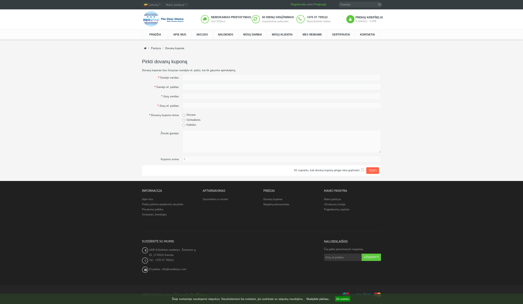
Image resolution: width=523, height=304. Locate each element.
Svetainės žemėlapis (154, 214)
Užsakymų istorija (334, 204)
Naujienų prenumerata (276, 204)
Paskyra (156, 48)
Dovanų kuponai (174, 48)
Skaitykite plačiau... (318, 299)
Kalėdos (191, 124)
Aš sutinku (342, 299)
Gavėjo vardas (169, 77)
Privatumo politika (152, 209)
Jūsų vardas (171, 96)
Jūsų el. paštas (169, 105)
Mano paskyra (332, 199)
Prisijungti (320, 4)
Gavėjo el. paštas (167, 87)
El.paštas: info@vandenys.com (168, 269)
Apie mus (147, 199)
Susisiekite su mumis (215, 199)
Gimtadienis (194, 119)
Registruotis (298, 4)
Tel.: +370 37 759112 (161, 260)
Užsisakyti (371, 257)
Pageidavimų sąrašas (337, 209)
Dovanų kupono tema (165, 115)
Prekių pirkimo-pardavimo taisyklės (162, 204)
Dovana (191, 114)
